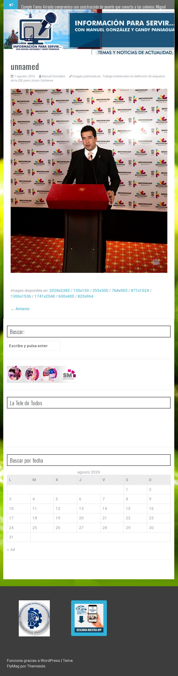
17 (11, 518)
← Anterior (20, 308)
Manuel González (53, 76)
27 (81, 527)
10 (11, 508)
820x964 (85, 296)
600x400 (66, 296)
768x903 (119, 290)
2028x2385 (59, 290)
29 (128, 527)
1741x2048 (45, 296)
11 (34, 508)
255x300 (100, 290)
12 (58, 508)
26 (58, 527)
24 (11, 527)
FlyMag (13, 666)
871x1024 (140, 290)
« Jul (11, 549)
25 (34, 527)
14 (104, 508)
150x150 (81, 290)
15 (128, 508)
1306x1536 (21, 296)
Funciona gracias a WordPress (34, 660)
